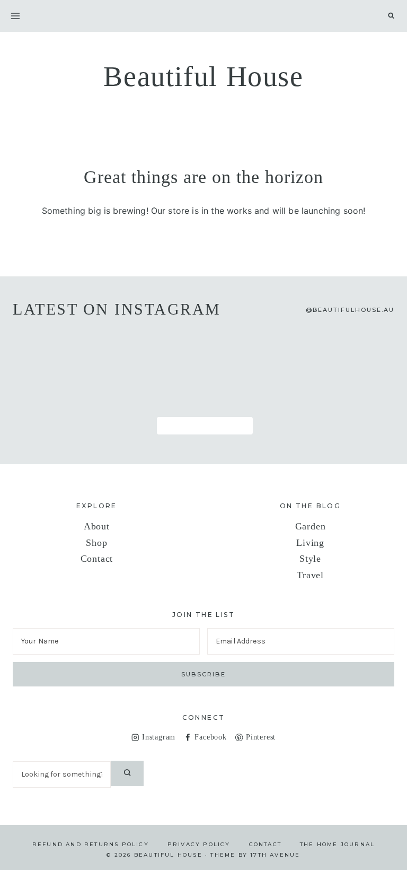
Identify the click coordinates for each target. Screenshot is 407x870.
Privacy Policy (199, 844)
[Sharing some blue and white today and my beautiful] (49, 393)
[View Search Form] (391, 16)
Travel (310, 575)
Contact (97, 558)
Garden (310, 526)
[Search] (127, 773)
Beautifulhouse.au (353, 310)
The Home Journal (337, 844)
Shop (96, 542)
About (97, 526)
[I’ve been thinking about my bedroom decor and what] (357, 349)
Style (310, 558)
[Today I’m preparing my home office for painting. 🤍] (280, 349)
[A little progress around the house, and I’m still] (49, 349)
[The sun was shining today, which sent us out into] (126, 349)
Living (310, 542)
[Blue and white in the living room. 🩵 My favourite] (203, 349)
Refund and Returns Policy (90, 844)
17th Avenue (275, 854)
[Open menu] (15, 16)
